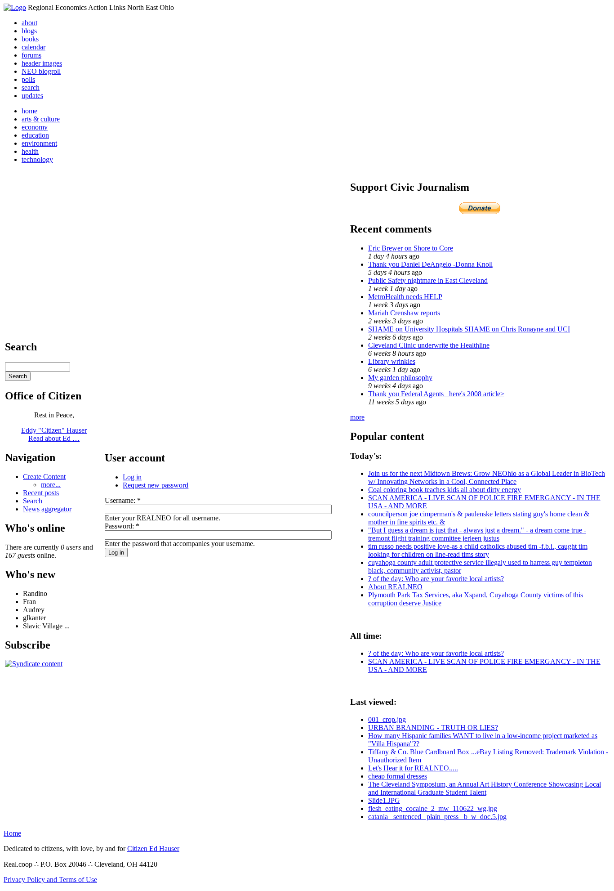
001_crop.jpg (387, 719)
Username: (123, 500)
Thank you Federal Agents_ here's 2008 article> (436, 394)
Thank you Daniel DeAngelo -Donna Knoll (430, 264)
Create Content (44, 476)
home (29, 111)
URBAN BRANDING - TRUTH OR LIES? (433, 727)
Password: (122, 526)
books (30, 39)
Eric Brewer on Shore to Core (410, 248)
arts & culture (41, 119)
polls (28, 79)
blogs (29, 31)
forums (31, 55)
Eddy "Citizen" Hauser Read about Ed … (54, 434)
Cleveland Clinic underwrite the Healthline (428, 345)
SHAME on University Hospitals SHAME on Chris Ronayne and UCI (469, 329)
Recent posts (41, 493)
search (31, 87)
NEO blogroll (41, 71)
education (35, 135)
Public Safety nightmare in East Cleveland (428, 280)
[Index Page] (15, 7)
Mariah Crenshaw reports (404, 313)
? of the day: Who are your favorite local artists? (436, 578)
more (357, 417)
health (30, 151)
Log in (132, 477)
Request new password (155, 485)
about (29, 23)
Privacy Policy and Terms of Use (50, 879)
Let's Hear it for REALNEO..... (413, 768)
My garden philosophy (400, 377)
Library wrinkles (391, 361)
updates (32, 95)
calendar (33, 47)
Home (12, 833)
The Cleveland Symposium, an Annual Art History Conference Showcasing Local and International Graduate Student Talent (484, 788)
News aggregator (47, 509)
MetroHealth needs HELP (405, 296)
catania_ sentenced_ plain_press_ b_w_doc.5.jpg (437, 816)
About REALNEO (395, 587)
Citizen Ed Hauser (153, 848)
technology (37, 159)
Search (32, 501)
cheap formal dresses (397, 776)
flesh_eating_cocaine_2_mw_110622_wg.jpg (432, 808)
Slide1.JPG (384, 800)
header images (42, 63)
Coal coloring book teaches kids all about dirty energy (444, 489)
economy (35, 127)
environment (39, 143)
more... (51, 484)
